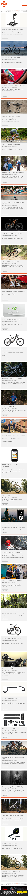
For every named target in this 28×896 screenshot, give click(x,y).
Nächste (24, 11)
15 (18, 11)
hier (21, 894)
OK (22, 891)
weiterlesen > (5, 37)
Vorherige (9, 11)
